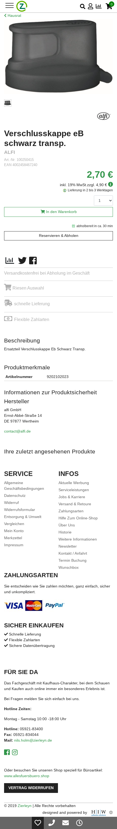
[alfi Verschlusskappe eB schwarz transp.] (58, 56)
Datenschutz (15, 495)
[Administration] (111, 812)
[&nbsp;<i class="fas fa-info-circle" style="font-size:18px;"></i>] (110, 185)
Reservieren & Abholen (58, 236)
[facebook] (33, 261)
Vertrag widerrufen (31, 788)
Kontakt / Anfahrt (73, 553)
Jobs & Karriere (72, 497)
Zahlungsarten (71, 511)
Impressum (13, 545)
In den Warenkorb (61, 212)
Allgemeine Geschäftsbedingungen (24, 486)
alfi (9, 152)
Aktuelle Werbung (74, 483)
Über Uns (67, 525)
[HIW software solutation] (99, 812)
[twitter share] (22, 261)
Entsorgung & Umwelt (22, 516)
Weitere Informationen (78, 539)
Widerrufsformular (19, 509)
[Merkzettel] (38, 823)
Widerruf (11, 502)
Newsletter (68, 546)
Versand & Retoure (75, 504)
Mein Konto (14, 531)
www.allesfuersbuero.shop (26, 776)
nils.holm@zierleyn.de (33, 740)
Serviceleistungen (74, 490)
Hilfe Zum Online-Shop (78, 518)
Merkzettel (13, 538)
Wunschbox (69, 567)
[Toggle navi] (9, 5)
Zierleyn (25, 805)
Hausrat (14, 15)
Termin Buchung (73, 560)
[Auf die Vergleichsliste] (10, 260)
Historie (65, 532)
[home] (21, 6)
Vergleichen (14, 524)
